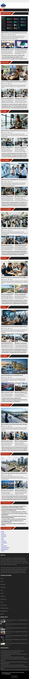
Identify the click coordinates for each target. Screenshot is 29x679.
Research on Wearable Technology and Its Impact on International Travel (7, 147)
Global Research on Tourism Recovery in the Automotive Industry (15, 205)
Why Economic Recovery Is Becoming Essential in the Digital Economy (15, 447)
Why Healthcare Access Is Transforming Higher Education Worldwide (15, 106)
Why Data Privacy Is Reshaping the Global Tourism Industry (14, 130)
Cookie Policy (8, 673)
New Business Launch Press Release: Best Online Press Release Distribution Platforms (13, 517)
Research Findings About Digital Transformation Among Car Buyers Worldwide (7, 196)
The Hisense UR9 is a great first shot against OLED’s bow (14, 519)
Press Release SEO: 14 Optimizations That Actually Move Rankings (21, 49)
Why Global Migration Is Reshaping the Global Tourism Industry (15, 155)
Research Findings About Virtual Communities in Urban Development (15, 499)
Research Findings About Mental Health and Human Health (21, 294)
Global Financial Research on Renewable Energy (12, 375)
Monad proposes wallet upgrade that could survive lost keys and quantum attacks (17, 639)
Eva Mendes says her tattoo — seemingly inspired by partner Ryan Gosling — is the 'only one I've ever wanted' (17, 620)
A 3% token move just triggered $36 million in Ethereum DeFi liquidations (17, 631)
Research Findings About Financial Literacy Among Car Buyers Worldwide (15, 204)
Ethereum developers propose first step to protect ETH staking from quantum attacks (17, 627)
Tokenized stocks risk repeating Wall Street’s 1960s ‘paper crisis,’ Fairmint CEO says (17, 643)
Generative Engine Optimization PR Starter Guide (12, 57)
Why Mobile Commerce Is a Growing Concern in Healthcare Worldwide (14, 277)
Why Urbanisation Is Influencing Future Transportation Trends (15, 202)
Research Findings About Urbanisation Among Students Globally (7, 98)
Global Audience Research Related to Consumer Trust (21, 245)
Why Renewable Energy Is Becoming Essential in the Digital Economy (14, 424)
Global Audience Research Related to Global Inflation (13, 254)
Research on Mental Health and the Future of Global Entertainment (15, 253)
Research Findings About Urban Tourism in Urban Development (14, 473)
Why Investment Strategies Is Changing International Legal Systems (15, 349)
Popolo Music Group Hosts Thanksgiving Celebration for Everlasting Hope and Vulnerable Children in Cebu (13, 507)
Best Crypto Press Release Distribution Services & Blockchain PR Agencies (12, 521)
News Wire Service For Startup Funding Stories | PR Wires (14, 511)
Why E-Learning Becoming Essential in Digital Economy (21, 441)
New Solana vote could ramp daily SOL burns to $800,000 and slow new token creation (17, 635)
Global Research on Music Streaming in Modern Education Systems (15, 104)
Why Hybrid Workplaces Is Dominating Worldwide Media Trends (7, 245)
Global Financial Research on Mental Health (11, 398)
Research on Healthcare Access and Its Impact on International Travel (21, 147)
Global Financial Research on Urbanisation (11, 401)
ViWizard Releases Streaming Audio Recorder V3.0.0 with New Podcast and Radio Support (14, 32)
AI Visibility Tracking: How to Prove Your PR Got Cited (13, 55)
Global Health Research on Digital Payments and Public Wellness (15, 303)
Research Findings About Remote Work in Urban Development (15, 496)
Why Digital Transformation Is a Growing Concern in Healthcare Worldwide (15, 300)
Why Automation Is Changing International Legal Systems (14, 352)
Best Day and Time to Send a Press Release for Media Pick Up (7, 49)
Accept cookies (14, 676)
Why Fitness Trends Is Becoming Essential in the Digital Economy (15, 450)
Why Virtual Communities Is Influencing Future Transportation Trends (21, 196)
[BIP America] (3, 5)
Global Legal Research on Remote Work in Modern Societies (14, 326)
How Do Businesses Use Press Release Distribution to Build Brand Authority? (14, 514)
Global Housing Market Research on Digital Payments (21, 490)
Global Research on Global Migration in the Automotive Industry (14, 179)
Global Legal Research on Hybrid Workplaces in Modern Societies (7, 343)
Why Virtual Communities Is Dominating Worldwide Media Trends (15, 251)
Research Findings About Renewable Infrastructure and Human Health (7, 294)
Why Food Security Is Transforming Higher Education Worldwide (15, 107)
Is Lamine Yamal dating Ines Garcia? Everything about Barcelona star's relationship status (13, 510)
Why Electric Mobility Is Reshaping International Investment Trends (21, 392)
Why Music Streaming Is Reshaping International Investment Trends (15, 399)
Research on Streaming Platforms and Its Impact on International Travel (15, 153)
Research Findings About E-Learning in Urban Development (14, 497)
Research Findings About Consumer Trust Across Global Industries (15, 448)
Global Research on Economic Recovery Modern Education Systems (21, 98)
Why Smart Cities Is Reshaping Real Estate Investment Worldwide (7, 490)
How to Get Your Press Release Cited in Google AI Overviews (15, 58)
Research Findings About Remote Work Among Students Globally (14, 81)
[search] (27, 10)
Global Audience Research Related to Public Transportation (14, 228)
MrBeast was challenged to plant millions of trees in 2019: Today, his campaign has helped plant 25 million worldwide (17, 624)
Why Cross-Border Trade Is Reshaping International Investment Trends (7, 392)
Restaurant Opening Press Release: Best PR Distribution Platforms (13, 524)
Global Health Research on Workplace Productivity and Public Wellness (15, 301)
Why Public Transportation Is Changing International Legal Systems (21, 343)
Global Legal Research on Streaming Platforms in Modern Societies (15, 350)
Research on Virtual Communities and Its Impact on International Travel (15, 156)
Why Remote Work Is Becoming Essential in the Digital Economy (7, 441)
